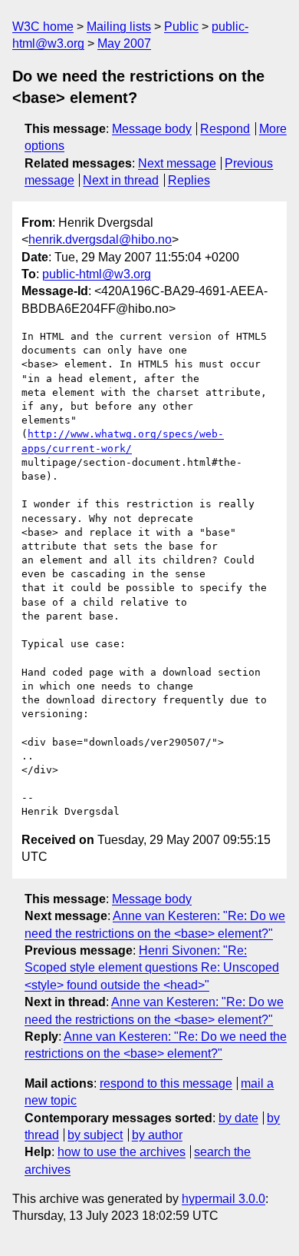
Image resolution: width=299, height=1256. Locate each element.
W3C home (43, 26)
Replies (189, 180)
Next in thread (121, 180)
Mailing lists (119, 26)
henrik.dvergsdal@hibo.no (100, 239)
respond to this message (166, 1083)
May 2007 (124, 43)
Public (181, 26)
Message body (152, 128)
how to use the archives (122, 1151)
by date (238, 1118)
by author (157, 1134)
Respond (225, 128)
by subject (95, 1134)
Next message (177, 163)
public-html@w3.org (96, 274)
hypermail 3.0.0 (223, 1198)
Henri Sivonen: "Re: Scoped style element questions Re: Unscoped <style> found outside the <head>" (152, 968)
